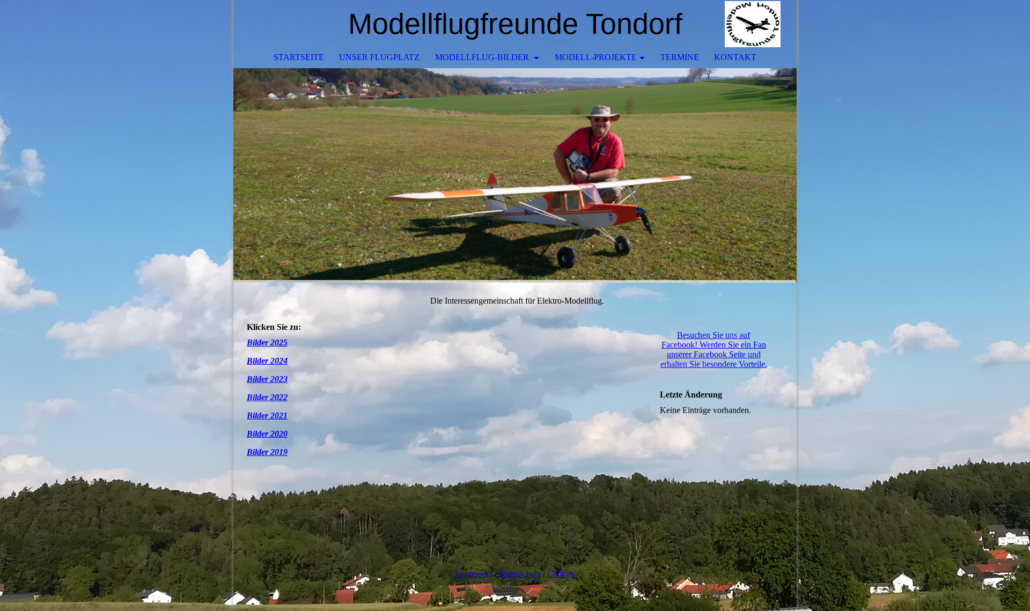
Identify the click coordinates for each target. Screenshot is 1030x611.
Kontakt (735, 57)
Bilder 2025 (267, 342)
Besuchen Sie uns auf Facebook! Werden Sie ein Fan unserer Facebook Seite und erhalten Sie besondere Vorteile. (713, 349)
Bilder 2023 (267, 379)
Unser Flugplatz (379, 57)
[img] (756, 24)
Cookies (561, 573)
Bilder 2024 (267, 360)
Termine (679, 57)
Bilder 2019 (267, 452)
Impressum (473, 573)
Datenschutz (520, 573)
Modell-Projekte (596, 57)
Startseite (299, 57)
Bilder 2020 (267, 433)
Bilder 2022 (267, 397)
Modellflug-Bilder (483, 57)
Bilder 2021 (267, 415)
